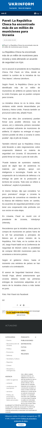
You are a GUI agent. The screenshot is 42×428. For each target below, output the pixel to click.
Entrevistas (26, 344)
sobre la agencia (12, 380)
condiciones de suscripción (11, 387)
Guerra (8, 340)
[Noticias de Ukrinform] (21, 4)
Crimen (8, 365)
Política (8, 349)
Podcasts (25, 337)
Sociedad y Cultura (12, 359)
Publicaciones (27, 340)
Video (23, 350)
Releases (25, 354)
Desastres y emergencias (10, 369)
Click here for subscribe (18, 313)
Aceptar (21, 425)
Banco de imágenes (25, 8)
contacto (9, 383)
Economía (9, 352)
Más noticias (21, 315)
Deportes (9, 362)
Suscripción (13, 8)
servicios (9, 391)
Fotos (23, 347)
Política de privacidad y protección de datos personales (12, 397)
